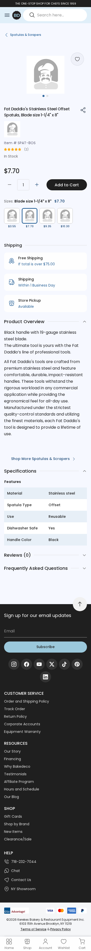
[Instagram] (13, 664)
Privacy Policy (60, 929)
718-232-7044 (23, 861)
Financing (12, 758)
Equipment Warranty (22, 731)
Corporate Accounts (22, 724)
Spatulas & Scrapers (25, 35)
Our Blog (11, 796)
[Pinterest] (77, 664)
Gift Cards (13, 816)
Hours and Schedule (21, 789)
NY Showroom (23, 888)
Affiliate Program (19, 781)
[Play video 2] (48, 96)
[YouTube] (39, 664)
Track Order (14, 708)
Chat (15, 870)
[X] (51, 664)
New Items (13, 831)
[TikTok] (64, 664)
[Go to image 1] (43, 96)
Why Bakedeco (17, 766)
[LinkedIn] (45, 676)
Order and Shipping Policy (26, 701)
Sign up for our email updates (37, 615)
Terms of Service (33, 929)
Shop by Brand (16, 824)
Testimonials (15, 774)
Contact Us (21, 879)
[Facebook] (26, 664)
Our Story (12, 751)
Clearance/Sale (18, 839)
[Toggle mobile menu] (7, 15)
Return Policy (15, 716)
